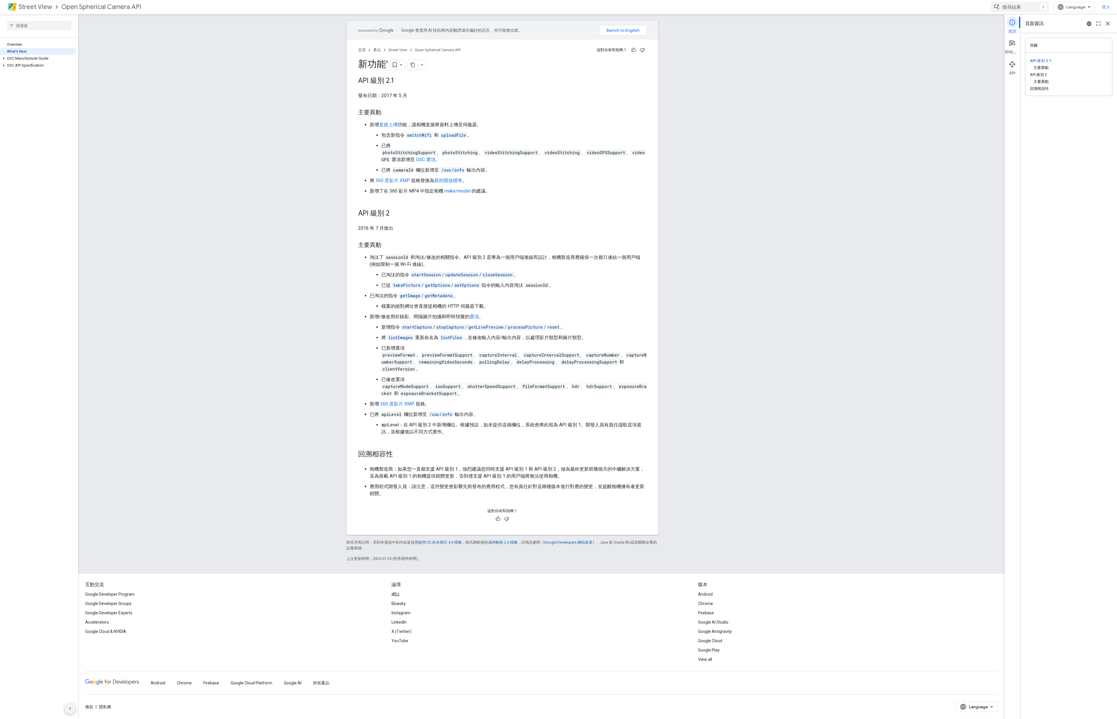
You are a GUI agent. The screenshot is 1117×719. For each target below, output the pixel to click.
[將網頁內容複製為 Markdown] (413, 65)
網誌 (396, 594)
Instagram (401, 613)
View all (705, 659)
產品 (377, 50)
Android (705, 594)
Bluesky (399, 603)
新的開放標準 (448, 180)
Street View (35, 7)
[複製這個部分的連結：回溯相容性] (399, 454)
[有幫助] (633, 50)
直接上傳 (388, 124)
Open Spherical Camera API (101, 7)
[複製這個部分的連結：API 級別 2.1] (399, 81)
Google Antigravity (715, 631)
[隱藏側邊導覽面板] (70, 708)
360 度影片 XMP (393, 180)
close (1107, 23)
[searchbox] (39, 25)
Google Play (709, 650)
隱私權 (105, 706)
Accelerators (97, 622)
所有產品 (321, 683)
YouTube (400, 640)
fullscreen (1098, 23)
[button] (38, 58)
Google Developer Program (110, 594)
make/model (457, 191)
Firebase (706, 613)
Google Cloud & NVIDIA (105, 631)
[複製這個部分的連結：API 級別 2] (395, 213)
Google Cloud (710, 640)
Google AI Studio (713, 622)
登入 (1106, 7)
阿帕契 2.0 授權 (504, 542)
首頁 (362, 50)
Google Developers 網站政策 (568, 542)
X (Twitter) (401, 631)
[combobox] (1020, 7)
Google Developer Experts (108, 613)
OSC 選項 (425, 159)
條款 (89, 706)
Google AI (292, 683)
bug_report (1089, 23)
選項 (474, 316)
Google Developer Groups (108, 603)
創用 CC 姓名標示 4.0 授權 (440, 542)
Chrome (705, 603)
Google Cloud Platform (251, 683)
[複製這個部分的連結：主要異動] (387, 112)
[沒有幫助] (642, 50)
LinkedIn (399, 622)
